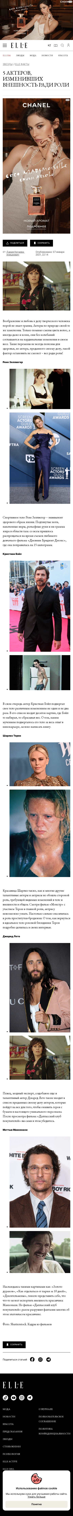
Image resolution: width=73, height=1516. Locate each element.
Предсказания (12, 1431)
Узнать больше (36, 1496)
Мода (33, 55)
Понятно (36, 1504)
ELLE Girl (8, 1468)
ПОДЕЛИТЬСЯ (17, 243)
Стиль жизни (12, 1446)
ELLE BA (7, 55)
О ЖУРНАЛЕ (46, 1409)
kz (49, 45)
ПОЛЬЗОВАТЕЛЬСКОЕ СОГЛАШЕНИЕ (51, 1419)
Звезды (20, 55)
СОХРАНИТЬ (44, 243)
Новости (47, 55)
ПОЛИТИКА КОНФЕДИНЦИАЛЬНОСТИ (54, 1431)
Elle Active (10, 1461)
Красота (63, 55)
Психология (11, 1453)
